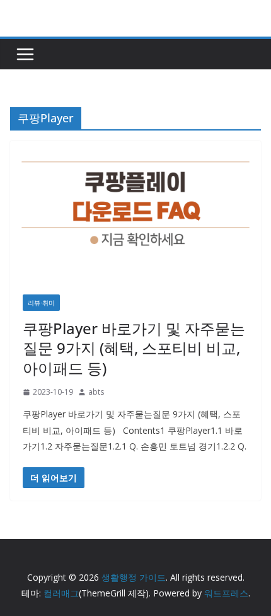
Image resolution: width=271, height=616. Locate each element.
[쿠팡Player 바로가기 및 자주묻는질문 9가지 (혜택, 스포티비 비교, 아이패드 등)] (135, 211)
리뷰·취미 (41, 302)
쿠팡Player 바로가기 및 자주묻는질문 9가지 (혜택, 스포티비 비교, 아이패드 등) (134, 348)
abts (96, 391)
